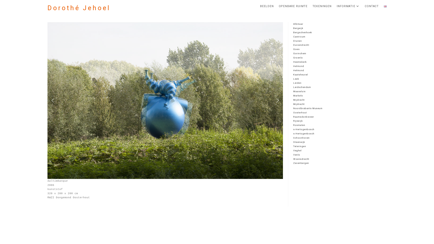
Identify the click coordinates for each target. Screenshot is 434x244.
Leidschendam (302, 87)
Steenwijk (299, 142)
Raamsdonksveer (303, 117)
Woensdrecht (301, 159)
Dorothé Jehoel (78, 8)
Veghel (297, 150)
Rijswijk (298, 121)
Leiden (297, 83)
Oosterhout (300, 112)
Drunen (297, 41)
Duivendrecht (301, 45)
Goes (296, 49)
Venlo (296, 155)
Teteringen (299, 146)
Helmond (298, 66)
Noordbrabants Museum (307, 108)
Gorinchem (299, 53)
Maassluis (299, 91)
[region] (165, 100)
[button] (52, 100)
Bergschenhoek (302, 32)
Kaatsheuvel (300, 74)
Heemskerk (300, 62)
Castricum (299, 36)
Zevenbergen (301, 163)
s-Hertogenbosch (303, 129)
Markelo (298, 95)
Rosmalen (299, 125)
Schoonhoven (301, 138)
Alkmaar (298, 24)
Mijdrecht (299, 100)
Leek (296, 79)
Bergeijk (298, 28)
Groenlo (298, 57)
